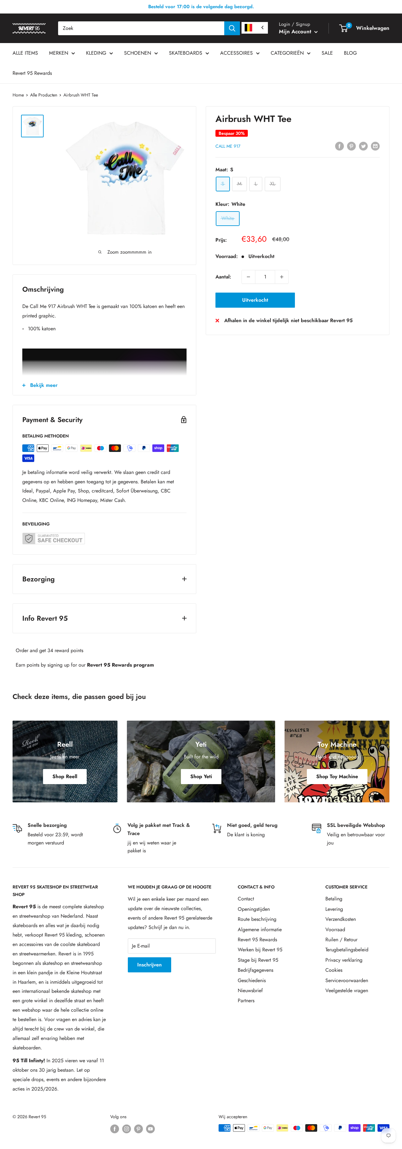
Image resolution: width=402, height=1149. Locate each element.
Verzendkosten (340, 919)
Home (18, 95)
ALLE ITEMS (25, 53)
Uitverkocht (255, 300)
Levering (334, 909)
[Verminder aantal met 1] (248, 276)
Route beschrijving (257, 919)
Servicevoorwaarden (346, 980)
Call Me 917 (227, 146)
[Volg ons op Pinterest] (138, 1128)
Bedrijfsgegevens (255, 970)
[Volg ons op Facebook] (114, 1128)
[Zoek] (232, 28)
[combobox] (141, 28)
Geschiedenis (252, 980)
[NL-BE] (255, 28)
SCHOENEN (137, 53)
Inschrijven (149, 964)
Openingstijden (254, 909)
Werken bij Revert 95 (260, 949)
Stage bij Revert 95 (258, 960)
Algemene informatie (260, 929)
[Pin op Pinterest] (351, 145)
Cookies (333, 970)
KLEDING (96, 53)
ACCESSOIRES (236, 53)
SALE (327, 53)
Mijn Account (296, 31)
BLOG (350, 53)
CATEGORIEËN (287, 53)
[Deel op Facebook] (339, 145)
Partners (246, 1000)
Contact (246, 898)
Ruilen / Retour (341, 939)
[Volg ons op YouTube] (150, 1128)
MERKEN (58, 53)
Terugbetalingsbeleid (346, 949)
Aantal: (223, 276)
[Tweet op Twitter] (363, 145)
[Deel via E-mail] (375, 145)
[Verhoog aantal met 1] (281, 276)
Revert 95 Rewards (32, 73)
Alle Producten (43, 95)
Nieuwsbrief (250, 990)
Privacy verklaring (343, 960)
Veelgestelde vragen (346, 990)
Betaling (333, 898)
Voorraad (335, 929)
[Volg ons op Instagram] (126, 1128)
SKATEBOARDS (185, 53)
